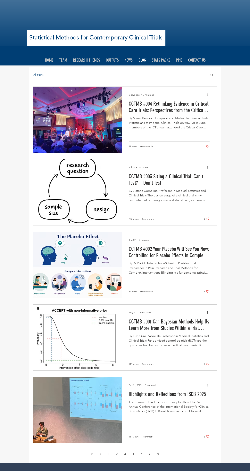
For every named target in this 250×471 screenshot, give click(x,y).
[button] (212, 75)
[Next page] (149, 453)
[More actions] (209, 94)
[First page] (92, 453)
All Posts (38, 74)
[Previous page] (100, 453)
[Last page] (157, 453)
